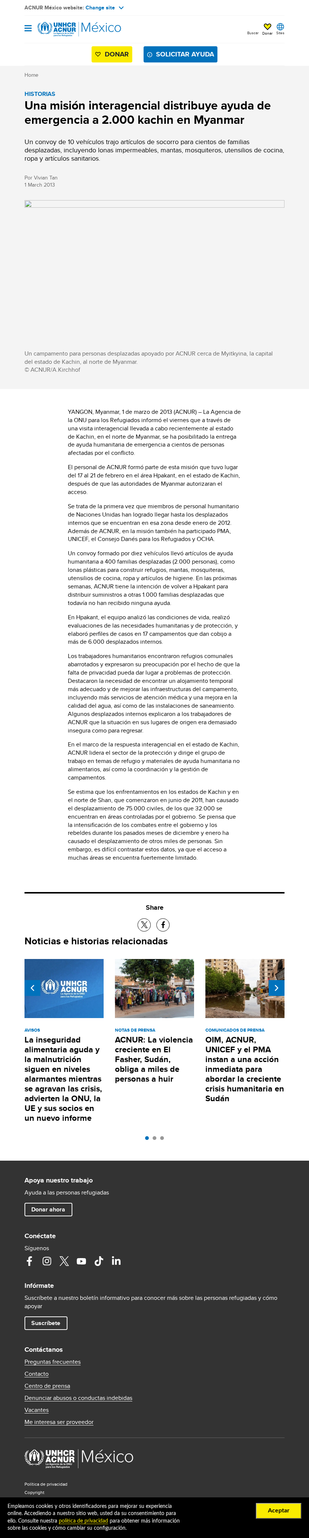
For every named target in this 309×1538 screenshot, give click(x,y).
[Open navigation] (28, 28)
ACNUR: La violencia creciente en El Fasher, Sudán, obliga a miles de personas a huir (154, 1059)
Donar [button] (267, 33)
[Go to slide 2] (156, 1140)
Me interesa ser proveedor (58, 1422)
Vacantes (36, 1410)
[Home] (63, 29)
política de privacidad (83, 1521)
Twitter (64, 1261)
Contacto (36, 1374)
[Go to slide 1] (149, 1140)
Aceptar (278, 1511)
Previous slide (32, 988)
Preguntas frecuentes (52, 1362)
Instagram (47, 1261)
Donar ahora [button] (48, 1209)
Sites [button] (280, 32)
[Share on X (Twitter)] (144, 925)
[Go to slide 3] (164, 1140)
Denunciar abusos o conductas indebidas (78, 1398)
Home (31, 75)
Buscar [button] (253, 32)
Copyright (34, 1492)
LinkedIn (116, 1261)
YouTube (81, 1261)
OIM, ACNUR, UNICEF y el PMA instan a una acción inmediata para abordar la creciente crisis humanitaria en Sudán (244, 1069)
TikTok (99, 1261)
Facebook (29, 1261)
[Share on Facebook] (163, 925)
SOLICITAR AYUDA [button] (185, 54)
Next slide (277, 988)
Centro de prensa (47, 1386)
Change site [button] (100, 7)
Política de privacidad (45, 1484)
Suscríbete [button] (45, 1323)
